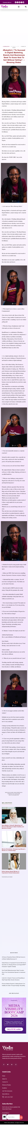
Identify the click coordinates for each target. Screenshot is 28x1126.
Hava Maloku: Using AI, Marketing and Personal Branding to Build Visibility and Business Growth (13, 827)
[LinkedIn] (11, 1064)
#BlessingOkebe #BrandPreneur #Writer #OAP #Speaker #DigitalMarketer (13, 794)
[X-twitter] (21, 2)
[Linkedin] (19, 2)
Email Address (6, 1112)
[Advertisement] (14, 27)
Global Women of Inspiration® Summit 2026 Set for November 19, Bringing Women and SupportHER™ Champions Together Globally (14, 964)
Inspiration (6, 46)
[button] (18, 6)
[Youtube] (23, 2)
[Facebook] (15, 2)
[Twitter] (7, 1064)
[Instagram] (17, 2)
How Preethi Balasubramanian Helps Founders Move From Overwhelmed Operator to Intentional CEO (13, 972)
